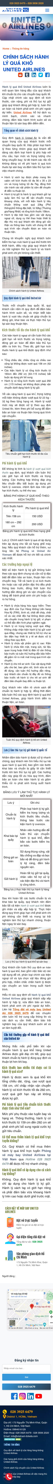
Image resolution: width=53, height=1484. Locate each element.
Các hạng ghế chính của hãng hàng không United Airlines (24, 1460)
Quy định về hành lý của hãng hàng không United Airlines (23, 1452)
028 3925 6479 (17, 3)
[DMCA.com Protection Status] (13, 1440)
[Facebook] (14, 1396)
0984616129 (19, 1429)
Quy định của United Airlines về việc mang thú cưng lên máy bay (25, 1475)
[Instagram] (22, 1396)
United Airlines (23, 112)
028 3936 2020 (36, 3)
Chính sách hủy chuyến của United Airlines (24, 1467)
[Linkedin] (30, 1396)
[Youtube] (38, 1396)
